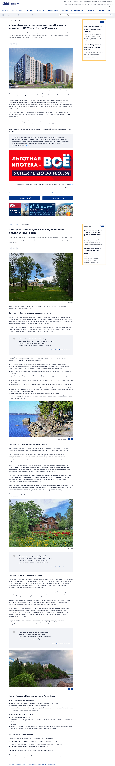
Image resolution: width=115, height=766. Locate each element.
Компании (90, 10)
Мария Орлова (108, 6)
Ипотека (29, 10)
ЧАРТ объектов (17, 10)
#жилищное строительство (34, 193)
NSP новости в (23, 198)
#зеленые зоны (52, 764)
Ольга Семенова (13, 224)
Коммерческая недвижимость (72, 10)
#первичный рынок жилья (17, 193)
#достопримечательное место (37, 764)
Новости (5, 10)
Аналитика (40, 10)
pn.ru (71, 184)
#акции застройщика (50, 193)
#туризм (18, 764)
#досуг (25, 764)
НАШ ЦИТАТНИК (68, 1)
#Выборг (11, 764)
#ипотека (60, 193)
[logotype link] (11, 3)
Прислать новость (39, 15)
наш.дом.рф (28, 145)
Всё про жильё (53, 10)
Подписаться (24, 15)
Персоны (101, 10)
